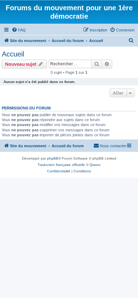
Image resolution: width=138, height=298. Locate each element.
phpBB (52, 158)
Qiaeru (95, 165)
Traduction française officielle (61, 165)
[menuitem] (19, 30)
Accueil (13, 54)
